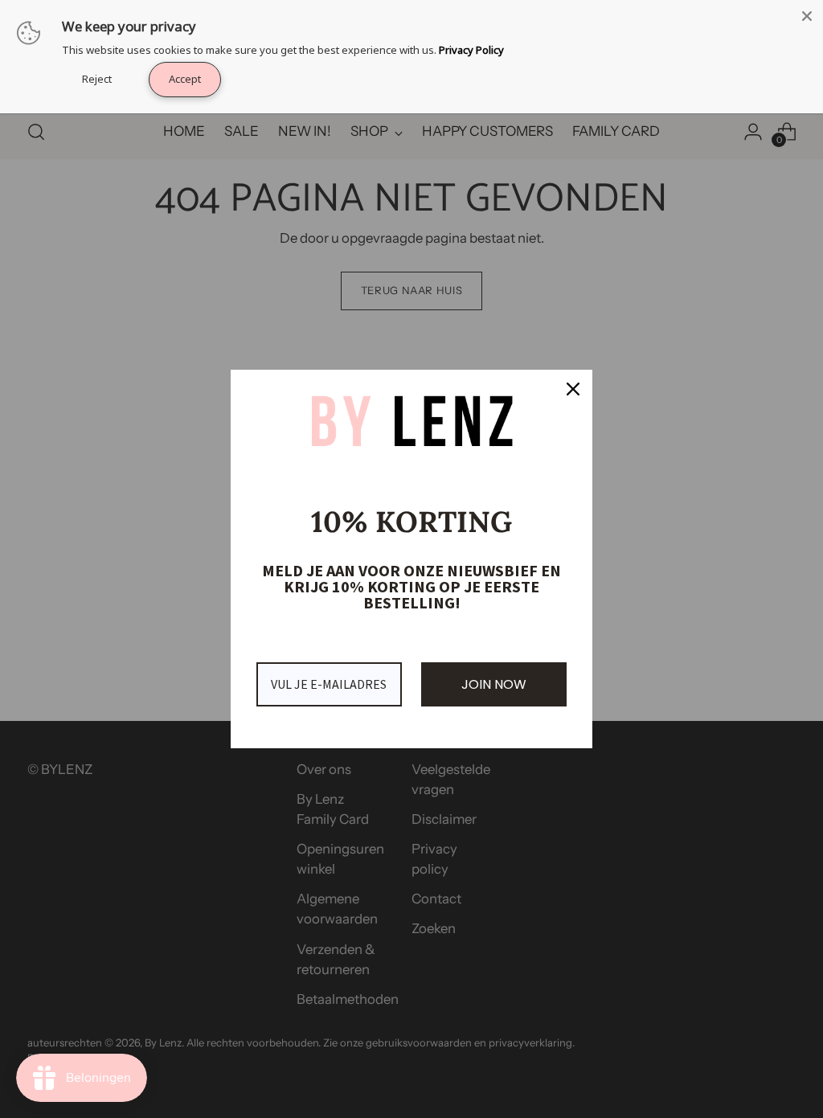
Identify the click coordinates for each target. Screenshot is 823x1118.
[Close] (573, 389)
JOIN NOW (493, 684)
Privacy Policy (471, 50)
